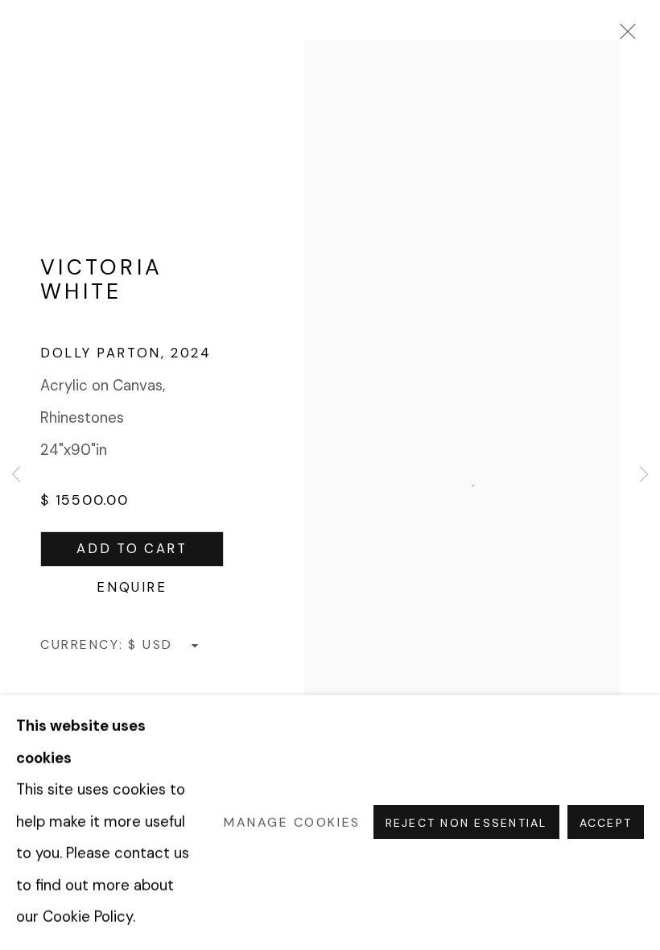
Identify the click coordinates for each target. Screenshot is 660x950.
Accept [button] (606, 823)
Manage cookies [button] (292, 822)
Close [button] (624, 36)
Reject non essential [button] (466, 823)
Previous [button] (16, 475)
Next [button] (644, 475)
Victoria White (101, 279)
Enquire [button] (132, 587)
